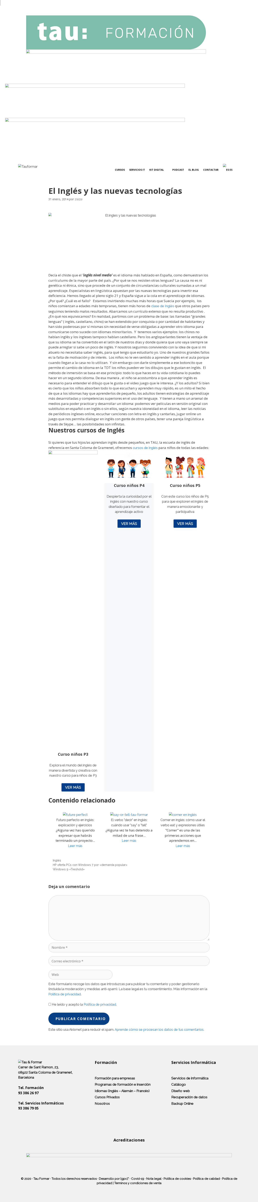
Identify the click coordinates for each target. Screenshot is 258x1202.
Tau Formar (41, 1178)
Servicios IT (137, 169)
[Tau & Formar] (30, 1062)
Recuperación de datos (189, 1097)
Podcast (178, 169)
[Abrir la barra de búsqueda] (236, 170)
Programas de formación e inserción (123, 1084)
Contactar (210, 169)
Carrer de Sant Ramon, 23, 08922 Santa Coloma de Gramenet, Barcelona (45, 1072)
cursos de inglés (145, 448)
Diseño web (180, 1091)
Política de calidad (206, 1178)
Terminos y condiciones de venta (137, 1183)
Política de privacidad (64, 994)
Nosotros (102, 1103)
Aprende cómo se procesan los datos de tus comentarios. (159, 1029)
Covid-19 (137, 1178)
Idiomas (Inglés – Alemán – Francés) (122, 1091)
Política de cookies (177, 1178)
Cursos (120, 169)
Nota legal (153, 1178)
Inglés (57, 860)
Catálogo (178, 1084)
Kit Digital (156, 169)
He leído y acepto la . (84, 1004)
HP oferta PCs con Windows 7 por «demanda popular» (90, 864)
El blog (193, 169)
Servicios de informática (189, 1078)
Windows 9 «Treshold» (69, 869)
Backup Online (182, 1103)
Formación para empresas (115, 1078)
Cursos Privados (107, 1097)
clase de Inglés (162, 306)
